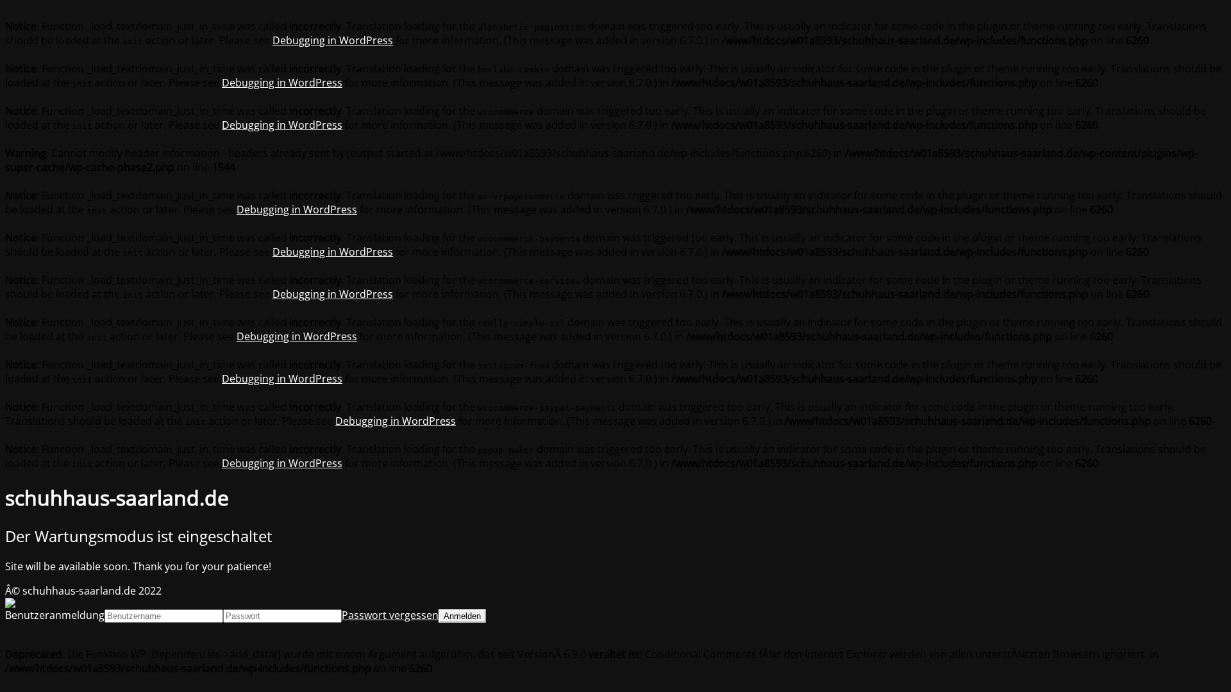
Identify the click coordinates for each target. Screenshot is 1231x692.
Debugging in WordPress (332, 40)
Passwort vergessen (390, 615)
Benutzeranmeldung (55, 615)
